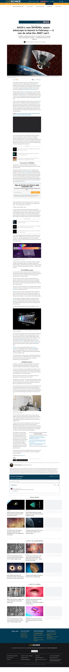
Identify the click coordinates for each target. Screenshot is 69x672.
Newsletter (39, 79)
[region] (34, 483)
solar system (15, 289)
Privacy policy (10, 657)
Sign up (57, 476)
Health (20, 3)
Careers (8, 659)
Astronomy (35, 25)
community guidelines (18, 478)
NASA (37, 82)
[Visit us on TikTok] (45, 1)
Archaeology (15, 3)
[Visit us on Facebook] (37, 1)
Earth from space (23, 634)
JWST (23, 91)
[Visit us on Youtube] (42, 1)
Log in (55, 476)
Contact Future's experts (27, 655)
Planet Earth (29, 3)
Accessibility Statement (12, 655)
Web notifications (54, 657)
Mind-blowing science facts (51, 638)
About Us (37, 655)
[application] (27, 124)
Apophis (35, 342)
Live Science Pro (49, 6)
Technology (39, 3)
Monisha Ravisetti (30, 41)
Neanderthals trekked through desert (18, 6)
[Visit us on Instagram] (41, 1)
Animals (10, 3)
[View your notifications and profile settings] (60, 1)
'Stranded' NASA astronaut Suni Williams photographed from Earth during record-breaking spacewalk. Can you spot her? (37, 437)
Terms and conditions (55, 655)
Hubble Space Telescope (26, 171)
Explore (43, 3)
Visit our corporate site (52, 647)
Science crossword (58, 6)
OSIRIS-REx (21, 340)
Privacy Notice (16, 195)
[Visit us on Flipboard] (44, 1)
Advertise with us (39, 657)
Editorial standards (25, 659)
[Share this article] (14, 79)
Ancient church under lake (40, 6)
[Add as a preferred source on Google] (34, 651)
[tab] (13, 485)
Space (34, 3)
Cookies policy (24, 657)
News (44, 41)
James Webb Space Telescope (29, 89)
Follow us (34, 79)
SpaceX (39, 101)
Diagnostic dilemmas (24, 635)
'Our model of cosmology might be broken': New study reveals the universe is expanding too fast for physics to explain (37, 441)
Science (24, 3)
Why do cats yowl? (30, 6)
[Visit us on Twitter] (39, 1)
